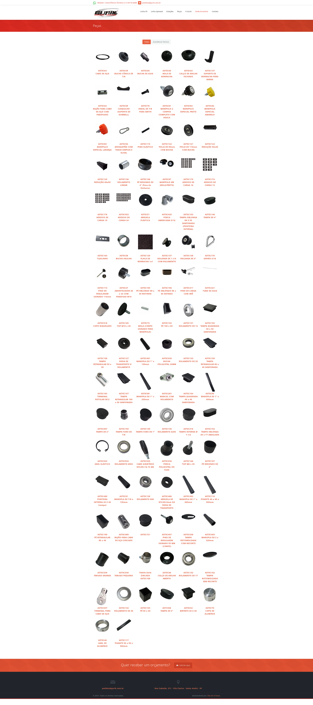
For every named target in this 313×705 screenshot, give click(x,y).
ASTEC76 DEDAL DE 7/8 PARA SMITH (145, 109)
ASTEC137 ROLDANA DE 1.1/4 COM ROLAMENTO (166, 258)
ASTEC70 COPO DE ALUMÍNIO (210, 611)
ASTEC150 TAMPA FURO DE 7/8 (124, 432)
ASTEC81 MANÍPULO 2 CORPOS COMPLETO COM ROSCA (167, 112)
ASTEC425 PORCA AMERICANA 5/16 (166, 217)
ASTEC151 (145, 534)
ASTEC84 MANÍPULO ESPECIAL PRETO (188, 109)
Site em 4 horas (213, 695)
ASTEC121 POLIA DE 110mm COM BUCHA (188, 147)
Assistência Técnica (161, 42)
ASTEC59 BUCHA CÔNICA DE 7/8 (123, 73)
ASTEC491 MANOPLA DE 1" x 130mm (145, 361)
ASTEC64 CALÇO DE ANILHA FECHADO (188, 73)
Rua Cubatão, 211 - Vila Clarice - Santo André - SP (178, 688)
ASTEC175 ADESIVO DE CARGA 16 (188, 182)
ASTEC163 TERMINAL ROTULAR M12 (102, 396)
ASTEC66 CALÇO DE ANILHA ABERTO (167, 575)
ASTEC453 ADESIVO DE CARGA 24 (124, 217)
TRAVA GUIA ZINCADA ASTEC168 (145, 575)
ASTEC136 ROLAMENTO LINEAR (123, 182)
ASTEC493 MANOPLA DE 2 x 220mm (209, 537)
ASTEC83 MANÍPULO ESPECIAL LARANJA (102, 147)
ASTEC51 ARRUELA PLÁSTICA (145, 217)
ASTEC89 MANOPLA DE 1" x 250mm (145, 396)
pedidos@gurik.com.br (113, 688)
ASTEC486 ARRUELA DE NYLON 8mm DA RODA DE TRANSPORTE (167, 502)
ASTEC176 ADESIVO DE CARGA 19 (102, 217)
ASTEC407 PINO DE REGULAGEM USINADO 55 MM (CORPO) (167, 540)
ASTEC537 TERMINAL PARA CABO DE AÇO (102, 611)
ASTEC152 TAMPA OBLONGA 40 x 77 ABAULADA (210, 432)
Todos (146, 42)
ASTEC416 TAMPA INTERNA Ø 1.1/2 (188, 432)
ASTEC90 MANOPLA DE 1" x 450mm (210, 396)
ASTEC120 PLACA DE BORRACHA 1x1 (145, 258)
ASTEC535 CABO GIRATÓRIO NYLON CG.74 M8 (145, 464)
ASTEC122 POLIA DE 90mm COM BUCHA (167, 147)
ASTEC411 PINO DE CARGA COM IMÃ (188, 291)
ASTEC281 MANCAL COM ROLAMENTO (167, 396)
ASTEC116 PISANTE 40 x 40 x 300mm (210, 499)
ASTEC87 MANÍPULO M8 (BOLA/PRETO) (167, 182)
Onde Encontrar (201, 11)
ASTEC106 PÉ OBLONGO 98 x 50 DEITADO (167, 291)
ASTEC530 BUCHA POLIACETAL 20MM (167, 361)
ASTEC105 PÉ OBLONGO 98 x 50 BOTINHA (145, 291)
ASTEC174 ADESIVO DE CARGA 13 (210, 182)
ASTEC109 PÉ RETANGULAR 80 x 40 (102, 537)
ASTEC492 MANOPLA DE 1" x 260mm (188, 499)
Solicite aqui (184, 665)
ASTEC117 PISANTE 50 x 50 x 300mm (124, 643)
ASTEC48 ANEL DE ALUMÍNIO (102, 643)
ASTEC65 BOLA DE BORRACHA (166, 73)
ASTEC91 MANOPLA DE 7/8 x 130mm (123, 499)
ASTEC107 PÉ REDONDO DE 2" (210, 464)
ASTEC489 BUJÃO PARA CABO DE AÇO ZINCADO (124, 537)
